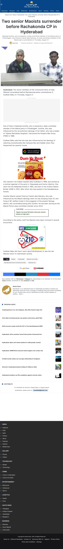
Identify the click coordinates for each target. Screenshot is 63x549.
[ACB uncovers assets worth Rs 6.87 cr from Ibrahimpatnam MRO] (58, 326)
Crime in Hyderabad (9, 475)
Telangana (12, 10)
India (18, 10)
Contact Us (27, 539)
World (4, 438)
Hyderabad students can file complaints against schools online (22, 375)
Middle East (24, 10)
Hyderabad (4, 10)
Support (47, 539)
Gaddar (13, 259)
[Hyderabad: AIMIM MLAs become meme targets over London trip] (58, 351)
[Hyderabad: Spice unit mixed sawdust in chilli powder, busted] (58, 342)
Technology (6, 467)
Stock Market (7, 527)
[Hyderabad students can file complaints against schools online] (58, 375)
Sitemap (39, 542)
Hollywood (6, 488)
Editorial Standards (17, 539)
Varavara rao (32, 262)
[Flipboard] (38, 268)
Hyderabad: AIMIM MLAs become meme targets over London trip (22, 350)
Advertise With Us (37, 539)
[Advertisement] (31, 110)
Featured (5, 427)
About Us (6, 539)
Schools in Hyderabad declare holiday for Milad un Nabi (19, 367)
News (14, 15)
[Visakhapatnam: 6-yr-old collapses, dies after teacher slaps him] (58, 310)
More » (21, 294)
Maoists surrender (32, 259)
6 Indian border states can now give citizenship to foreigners (21, 359)
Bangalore (6, 517)
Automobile (6, 530)
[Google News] (24, 268)
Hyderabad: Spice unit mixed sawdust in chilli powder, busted (21, 342)
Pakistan (5, 441)
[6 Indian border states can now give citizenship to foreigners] (58, 359)
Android (26, 280)
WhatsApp (19, 279)
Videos (57, 10)
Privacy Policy (55, 539)
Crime (4, 280)
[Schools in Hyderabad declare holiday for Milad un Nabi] (58, 367)
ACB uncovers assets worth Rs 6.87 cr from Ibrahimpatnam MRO (22, 326)
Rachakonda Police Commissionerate (15, 262)
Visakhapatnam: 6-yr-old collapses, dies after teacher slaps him (22, 310)
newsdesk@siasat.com (40, 390)
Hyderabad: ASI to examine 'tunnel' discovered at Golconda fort (22, 334)
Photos (52, 10)
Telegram (28, 279)
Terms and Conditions (28, 542)
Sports (40, 10)
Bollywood (6, 485)
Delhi (4, 433)
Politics (5, 436)
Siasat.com (8, 15)
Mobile (5, 464)
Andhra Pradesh (7, 511)
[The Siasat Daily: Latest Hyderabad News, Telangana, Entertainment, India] (31, 4)
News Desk (15, 43)
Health (5, 498)
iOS (33, 280)
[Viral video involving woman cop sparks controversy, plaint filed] (58, 318)
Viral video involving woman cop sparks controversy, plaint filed (22, 318)
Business (46, 10)
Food (4, 501)
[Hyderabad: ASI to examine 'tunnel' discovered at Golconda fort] (58, 334)
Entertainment (33, 10)
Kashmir (5, 444)
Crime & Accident (8, 477)
